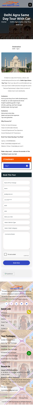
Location (3, 331)
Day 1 (7, 166)
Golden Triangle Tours (8, 340)
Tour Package (5, 316)
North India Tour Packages (9, 359)
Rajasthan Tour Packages (9, 346)
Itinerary (8, 159)
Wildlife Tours (5, 362)
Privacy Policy (23, 398)
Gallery (3, 319)
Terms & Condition (11, 398)
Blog (2, 325)
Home (3, 22)
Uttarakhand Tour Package (9, 355)
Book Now (16, 263)
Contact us (4, 328)
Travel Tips (4, 322)
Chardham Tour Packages (9, 349)
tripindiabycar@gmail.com (9, 390)
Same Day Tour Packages (9, 343)
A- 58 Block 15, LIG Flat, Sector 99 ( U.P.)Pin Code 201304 (15, 373)
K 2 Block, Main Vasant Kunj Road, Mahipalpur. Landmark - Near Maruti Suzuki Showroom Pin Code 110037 (16, 382)
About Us (4, 312)
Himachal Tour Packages (8, 352)
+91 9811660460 (6, 387)
